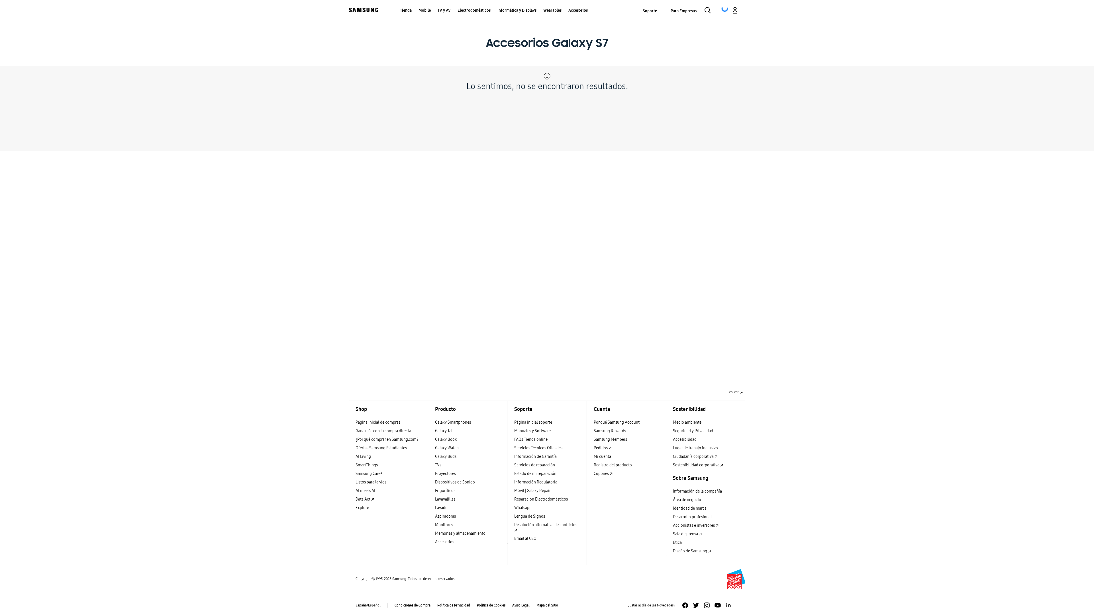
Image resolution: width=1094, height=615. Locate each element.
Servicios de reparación (534, 465)
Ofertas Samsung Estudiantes (381, 448)
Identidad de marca (690, 508)
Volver (734, 392)
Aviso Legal (521, 605)
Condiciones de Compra (412, 605)
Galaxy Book (446, 439)
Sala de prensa (686, 534)
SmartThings (367, 465)
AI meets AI (365, 490)
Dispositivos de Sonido (455, 482)
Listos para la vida (371, 482)
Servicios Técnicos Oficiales (538, 448)
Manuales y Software (532, 431)
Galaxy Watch (447, 448)
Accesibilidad (685, 439)
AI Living (363, 456)
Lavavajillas (445, 499)
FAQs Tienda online (531, 439)
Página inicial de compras (378, 422)
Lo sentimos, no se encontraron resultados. (547, 86)
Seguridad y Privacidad (693, 431)
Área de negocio (687, 499)
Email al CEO (525, 538)
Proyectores (445, 473)
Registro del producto (613, 465)
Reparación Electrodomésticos (541, 499)
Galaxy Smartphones (453, 422)
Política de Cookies (491, 605)
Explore (362, 507)
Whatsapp (523, 507)
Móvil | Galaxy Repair (532, 490)
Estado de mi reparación (535, 473)
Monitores (444, 524)
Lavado (441, 507)
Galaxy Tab (444, 431)
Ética (677, 542)
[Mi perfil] (735, 11)
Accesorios (444, 542)
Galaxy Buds (445, 456)
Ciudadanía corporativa (694, 456)
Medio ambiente (687, 422)
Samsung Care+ (369, 473)
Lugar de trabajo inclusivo (695, 448)
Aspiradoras (445, 516)
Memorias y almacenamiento (460, 533)
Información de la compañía (697, 491)
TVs (438, 465)
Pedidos (601, 448)
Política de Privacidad (453, 605)
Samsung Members (610, 439)
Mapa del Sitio (547, 605)
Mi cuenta (602, 456)
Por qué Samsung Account (617, 422)
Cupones (602, 473)
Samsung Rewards (610, 431)
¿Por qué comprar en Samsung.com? (387, 439)
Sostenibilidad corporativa (696, 465)
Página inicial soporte (533, 422)
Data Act (363, 499)
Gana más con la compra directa (383, 431)
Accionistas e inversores (694, 525)
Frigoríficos (445, 490)
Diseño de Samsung (690, 551)
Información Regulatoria (535, 482)
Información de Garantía (535, 456)
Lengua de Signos (529, 516)
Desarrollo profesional (692, 516)
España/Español (368, 605)
